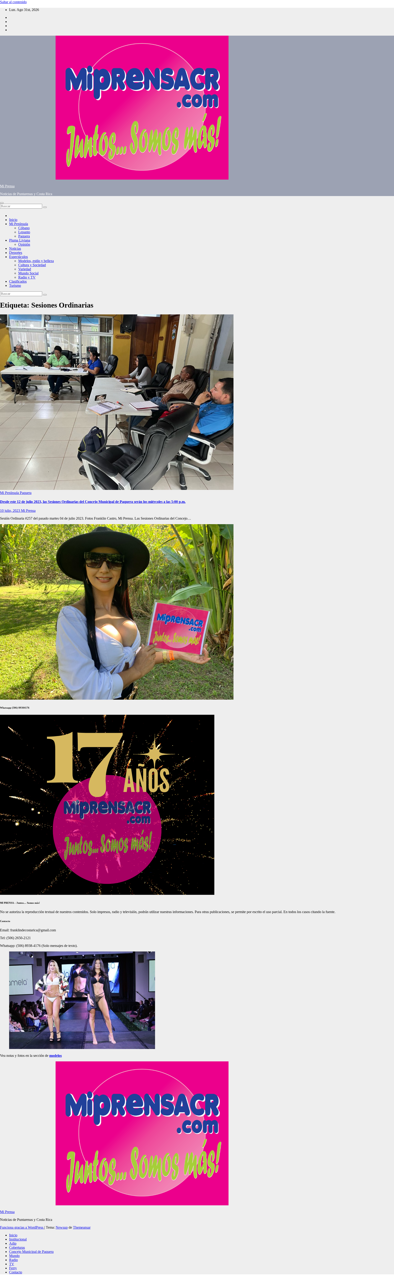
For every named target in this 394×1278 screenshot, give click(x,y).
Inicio (13, 220)
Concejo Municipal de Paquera (31, 1252)
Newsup (62, 1227)
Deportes (15, 253)
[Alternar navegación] (2, 203)
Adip (12, 1243)
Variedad (24, 269)
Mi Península (18, 224)
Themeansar (82, 1227)
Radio (13, 1260)
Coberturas (17, 1247)
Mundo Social (28, 273)
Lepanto (24, 232)
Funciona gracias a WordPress (22, 1227)
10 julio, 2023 (10, 511)
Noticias (15, 248)
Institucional (18, 1239)
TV (11, 1264)
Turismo (15, 285)
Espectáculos (18, 257)
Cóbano (24, 228)
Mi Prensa (7, 186)
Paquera (24, 236)
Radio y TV (27, 277)
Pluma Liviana (19, 240)
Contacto (15, 1272)
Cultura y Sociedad (32, 265)
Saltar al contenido (13, 2)
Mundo (14, 1256)
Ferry (13, 1268)
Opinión (24, 244)
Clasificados (18, 281)
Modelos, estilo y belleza (36, 261)
